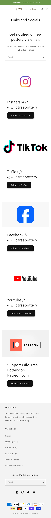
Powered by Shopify (32, 513)
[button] (3, 9)
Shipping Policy (11, 442)
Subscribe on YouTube (21, 313)
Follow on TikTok (19, 185)
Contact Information (14, 465)
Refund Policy (11, 447)
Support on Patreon (20, 383)
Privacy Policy (11, 454)
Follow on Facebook (20, 248)
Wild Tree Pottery (22, 513)
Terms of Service (12, 459)
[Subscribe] (43, 57)
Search (8, 436)
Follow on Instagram (20, 115)
